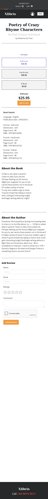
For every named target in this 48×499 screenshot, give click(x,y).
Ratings (6, 287)
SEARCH (18, 6)
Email (5, 277)
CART (28, 6)
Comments (8, 298)
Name (5, 267)
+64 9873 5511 (24, 3)
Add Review (8, 263)
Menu (40, 14)
